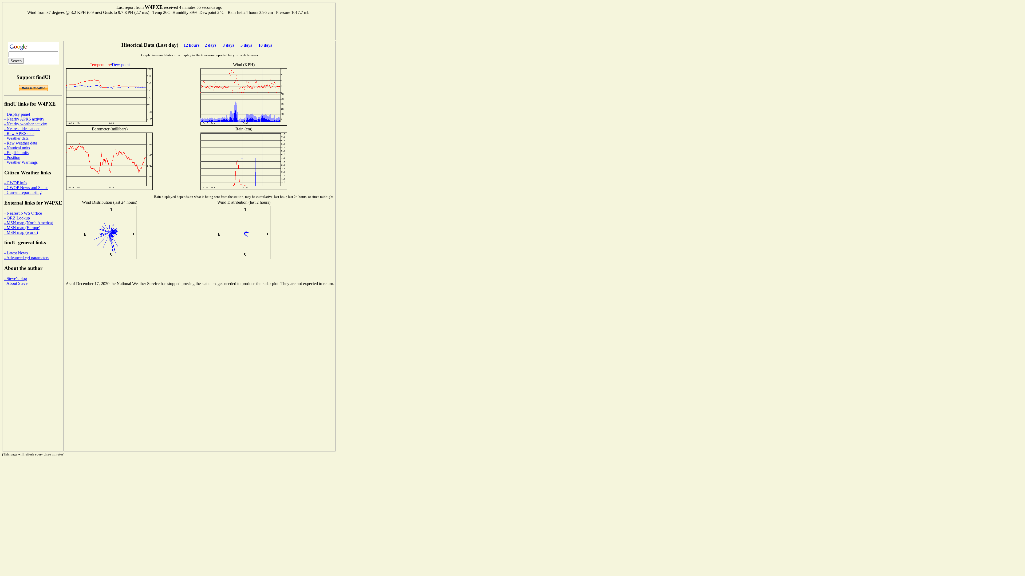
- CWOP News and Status (26, 187)
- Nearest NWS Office (23, 213)
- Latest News (16, 253)
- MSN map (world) (21, 232)
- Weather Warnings (21, 162)
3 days (228, 45)
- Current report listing (23, 192)
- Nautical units (17, 148)
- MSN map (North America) (28, 223)
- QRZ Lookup (17, 218)
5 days (246, 45)
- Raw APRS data (19, 133)
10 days (265, 45)
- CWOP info (15, 183)
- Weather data (16, 138)
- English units (16, 152)
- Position (12, 157)
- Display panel (17, 114)
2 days (210, 45)
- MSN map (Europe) (22, 227)
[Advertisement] (169, 27)
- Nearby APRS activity (24, 119)
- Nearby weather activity (25, 124)
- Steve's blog (15, 278)
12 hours (191, 45)
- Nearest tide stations (22, 128)
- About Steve (15, 283)
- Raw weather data (20, 143)
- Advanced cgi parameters (26, 257)
